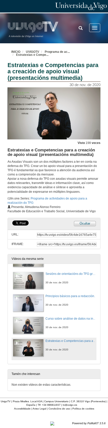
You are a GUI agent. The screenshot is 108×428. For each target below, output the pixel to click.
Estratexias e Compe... (32, 55)
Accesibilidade (22, 408)
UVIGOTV (32, 52)
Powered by (88, 423)
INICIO (15, 52)
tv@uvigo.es (70, 404)
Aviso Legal (39, 408)
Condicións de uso (59, 408)
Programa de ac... (57, 52)
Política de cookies (83, 408)
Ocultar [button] (85, 223)
